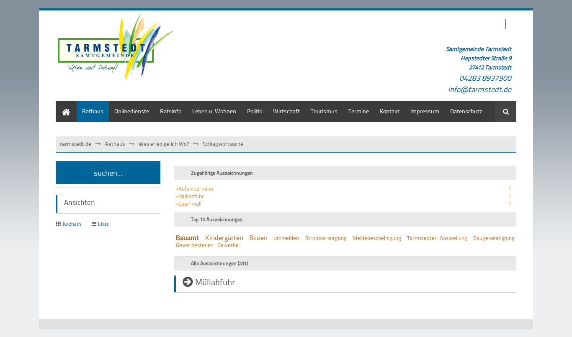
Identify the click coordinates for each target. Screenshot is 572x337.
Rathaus (115, 144)
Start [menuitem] (62, 105)
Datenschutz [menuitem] (466, 111)
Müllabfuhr (215, 282)
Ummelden (286, 238)
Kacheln (71, 224)
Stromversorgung (326, 238)
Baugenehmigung (494, 238)
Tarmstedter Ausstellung (437, 238)
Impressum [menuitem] (424, 111)
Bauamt (187, 237)
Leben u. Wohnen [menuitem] (214, 111)
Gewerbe (228, 245)
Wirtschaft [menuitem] (286, 111)
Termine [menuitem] (358, 111)
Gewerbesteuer (194, 245)
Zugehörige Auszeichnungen (222, 172)
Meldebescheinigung (377, 238)
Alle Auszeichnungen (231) (219, 263)
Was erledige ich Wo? (164, 144)
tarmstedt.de (75, 144)
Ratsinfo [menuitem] (170, 111)
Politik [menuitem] (254, 111)
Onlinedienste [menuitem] (131, 111)
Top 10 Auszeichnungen (217, 219)
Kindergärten (224, 237)
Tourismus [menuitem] (324, 111)
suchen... (108, 172)
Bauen (258, 237)
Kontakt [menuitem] (389, 111)
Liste (103, 224)
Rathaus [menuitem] (92, 111)
